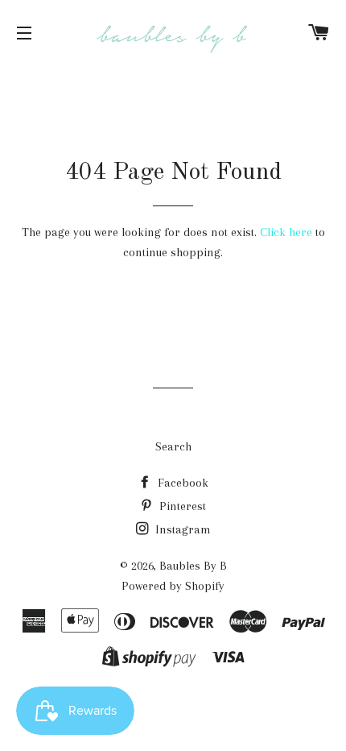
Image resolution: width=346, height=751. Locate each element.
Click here (286, 232)
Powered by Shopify (173, 586)
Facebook (181, 482)
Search (173, 446)
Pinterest (181, 506)
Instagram (181, 529)
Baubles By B (193, 565)
